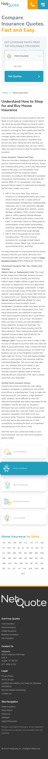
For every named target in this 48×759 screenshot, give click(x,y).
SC (36, 563)
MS (36, 553)
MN (30, 553)
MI (25, 553)
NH (20, 558)
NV (14, 558)
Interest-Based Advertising (14, 690)
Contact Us (7, 693)
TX (8, 568)
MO (42, 553)
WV (37, 568)
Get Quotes (15, 76)
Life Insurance (8, 638)
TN (3, 568)
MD (14, 553)
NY (36, 558)
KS (37, 547)
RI (32, 563)
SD (41, 563)
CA (25, 542)
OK (15, 563)
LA (3, 553)
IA (32, 547)
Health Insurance (9, 631)
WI (42, 568)
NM (31, 558)
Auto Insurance (8, 623)
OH (10, 563)
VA (24, 568)
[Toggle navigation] (43, 4)
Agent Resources (9, 721)
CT (36, 542)
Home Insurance (9, 627)
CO (31, 542)
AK (9, 542)
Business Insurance (10, 634)
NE (9, 558)
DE (42, 542)
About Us (6, 714)
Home (5, 93)
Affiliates (5, 717)
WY (23, 573)
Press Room (7, 710)
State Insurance (8, 706)
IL (23, 547)
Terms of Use (7, 679)
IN (27, 547)
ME (8, 553)
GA (8, 547)
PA (26, 563)
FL (4, 547)
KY (42, 547)
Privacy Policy (8, 676)
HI (14, 547)
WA (30, 568)
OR (21, 563)
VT (19, 568)
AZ (14, 542)
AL (4, 542)
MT (4, 558)
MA (20, 553)
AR (20, 542)
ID (19, 547)
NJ (26, 558)
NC (41, 558)
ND (4, 563)
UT (14, 568)
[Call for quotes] (33, 4)
